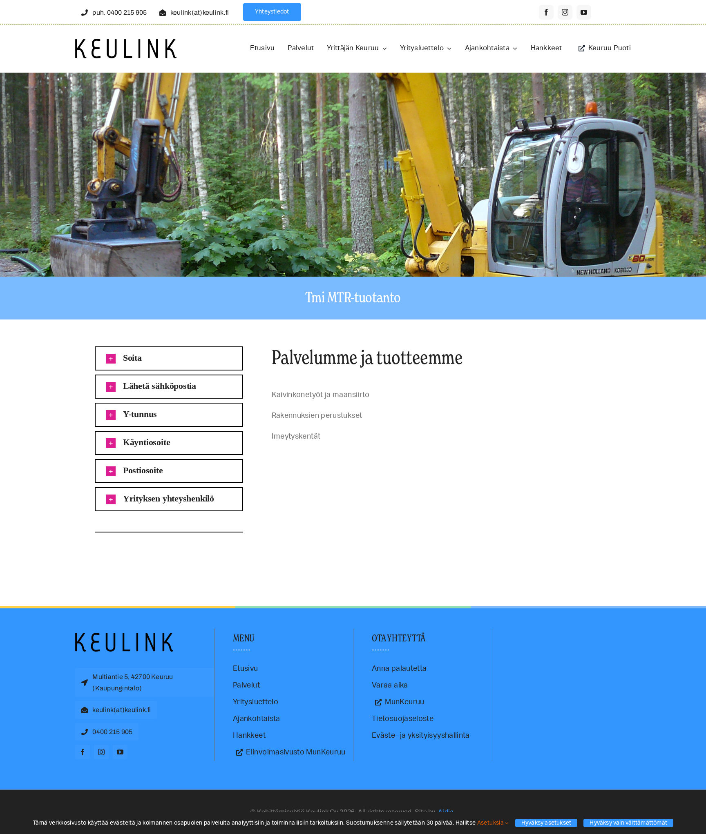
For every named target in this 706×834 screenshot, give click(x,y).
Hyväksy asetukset (546, 823)
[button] (169, 358)
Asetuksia (491, 823)
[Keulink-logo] (124, 636)
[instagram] (565, 12)
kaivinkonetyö (96, 553)
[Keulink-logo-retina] (125, 42)
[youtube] (583, 12)
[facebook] (546, 12)
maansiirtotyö (134, 553)
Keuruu (115, 553)
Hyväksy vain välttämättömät (628, 823)
